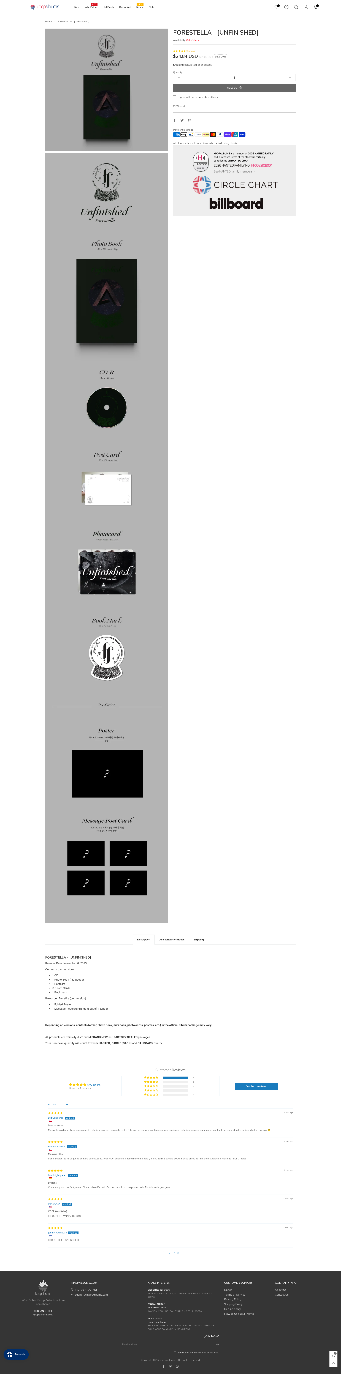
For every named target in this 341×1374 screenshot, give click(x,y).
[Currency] (286, 7)
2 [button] (169, 1252)
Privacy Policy (232, 1299)
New (76, 7)
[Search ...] (296, 7)
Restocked (125, 7)
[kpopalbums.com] (43, 7)
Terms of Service (234, 1294)
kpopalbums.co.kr (43, 1314)
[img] (55, 1113)
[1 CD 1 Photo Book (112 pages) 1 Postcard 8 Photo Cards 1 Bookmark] (106, 538)
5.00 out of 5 (94, 1084)
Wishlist (180, 106)
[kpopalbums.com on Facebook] (164, 1366)
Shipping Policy (233, 1304)
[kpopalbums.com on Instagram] (177, 1366)
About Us (280, 1289)
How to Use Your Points (239, 1313)
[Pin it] (189, 121)
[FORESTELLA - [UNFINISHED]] (106, 90)
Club (151, 7)
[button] (179, 51)
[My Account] (306, 7)
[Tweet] (182, 121)
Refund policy (232, 1309)
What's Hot (91, 7)
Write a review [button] (256, 1086)
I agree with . (198, 97)
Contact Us (282, 1294)
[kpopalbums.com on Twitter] (170, 1366)
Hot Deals (108, 7)
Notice (140, 7)
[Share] (174, 121)
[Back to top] (333, 1363)
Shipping (178, 64)
